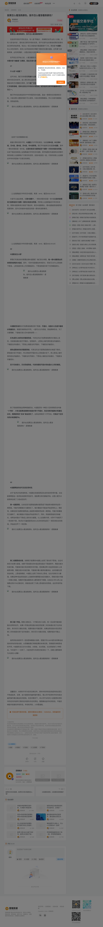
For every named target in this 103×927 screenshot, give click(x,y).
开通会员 (61, 82)
